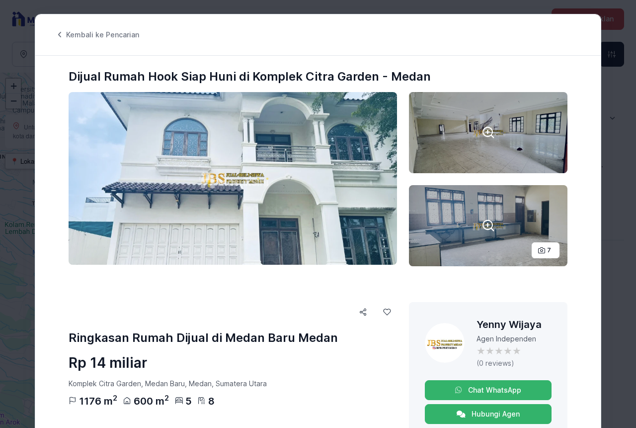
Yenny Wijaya (509, 324)
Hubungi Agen (495, 414)
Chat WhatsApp (493, 390)
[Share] (363, 312)
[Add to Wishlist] (387, 312)
